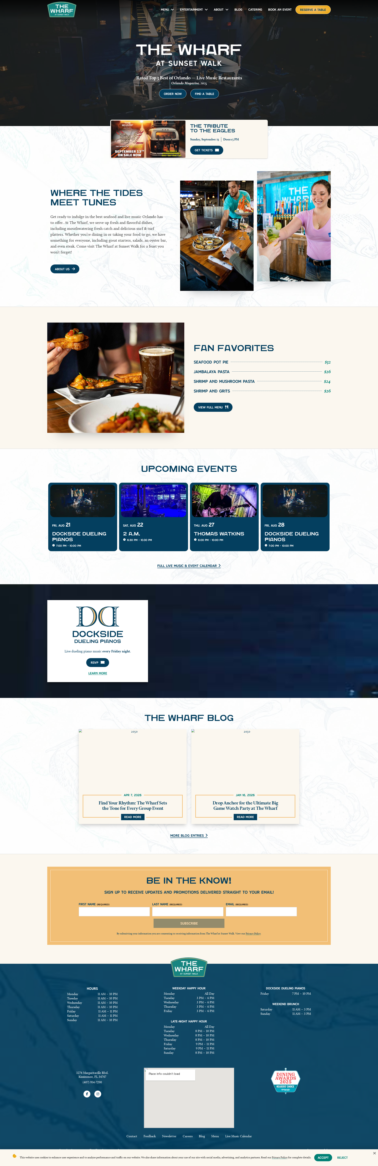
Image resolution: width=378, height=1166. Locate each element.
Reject (342, 1158)
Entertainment (191, 9)
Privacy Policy (253, 933)
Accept (323, 1158)
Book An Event (280, 9)
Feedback (150, 1136)
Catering (255, 9)
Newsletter (169, 1136)
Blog (238, 9)
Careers (188, 1136)
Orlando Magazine (185, 83)
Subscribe (189, 923)
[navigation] (61, 9)
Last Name (167, 904)
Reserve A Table (313, 10)
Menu (165, 9)
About (218, 9)
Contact (131, 1136)
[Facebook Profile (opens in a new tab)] (86, 1094)
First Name (94, 904)
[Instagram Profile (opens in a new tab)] (97, 1094)
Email (237, 904)
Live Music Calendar (238, 1136)
